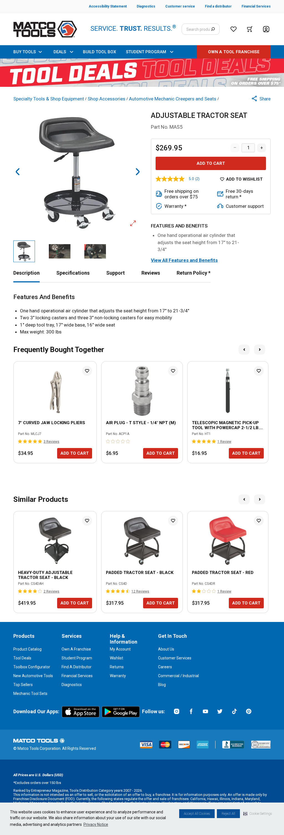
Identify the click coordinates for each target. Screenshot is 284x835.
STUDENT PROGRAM (146, 51)
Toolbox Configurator (31, 667)
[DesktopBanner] (142, 73)
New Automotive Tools (33, 676)
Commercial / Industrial (178, 676)
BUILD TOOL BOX (99, 51)
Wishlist (116, 658)
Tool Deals (22, 658)
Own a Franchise (76, 649)
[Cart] (249, 29)
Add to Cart (211, 163)
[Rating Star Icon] (20, 441)
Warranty (118, 676)
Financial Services (77, 676)
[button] (257, 813)
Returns (117, 667)
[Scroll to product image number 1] (24, 251)
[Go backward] (17, 171)
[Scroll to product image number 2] (59, 251)
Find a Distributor (77, 667)
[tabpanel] (142, 314)
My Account (120, 649)
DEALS (60, 51)
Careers (165, 667)
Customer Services (174, 658)
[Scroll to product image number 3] (95, 251)
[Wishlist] (233, 29)
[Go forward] (137, 171)
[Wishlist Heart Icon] (87, 371)
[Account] (266, 29)
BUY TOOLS (24, 51)
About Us (166, 649)
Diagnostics (72, 684)
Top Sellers (23, 684)
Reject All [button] (228, 814)
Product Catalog (27, 649)
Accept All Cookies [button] (197, 814)
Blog (162, 684)
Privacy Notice (95, 824)
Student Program (77, 658)
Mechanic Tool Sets (30, 693)
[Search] (213, 29)
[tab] (26, 273)
